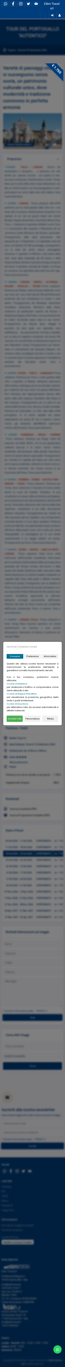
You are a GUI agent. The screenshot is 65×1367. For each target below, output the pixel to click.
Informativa (50, 656)
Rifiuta (50, 718)
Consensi (15, 656)
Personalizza (33, 718)
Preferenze (32, 656)
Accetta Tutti (14, 718)
